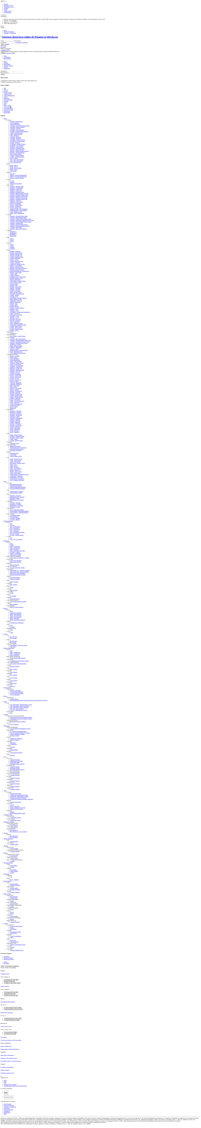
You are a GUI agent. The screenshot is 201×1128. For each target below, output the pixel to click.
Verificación (7, 68)
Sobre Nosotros (7, 1104)
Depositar (9, 53)
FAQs (5, 30)
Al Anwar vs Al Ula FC (5, 986)
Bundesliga (6, 98)
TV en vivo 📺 (7, 107)
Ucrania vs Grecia (4, 1026)
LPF (5, 88)
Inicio (5, 61)
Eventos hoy (7, 111)
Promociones (7, 64)
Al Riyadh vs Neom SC (5, 973)
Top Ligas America (8, 109)
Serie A (5, 97)
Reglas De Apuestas (9, 31)
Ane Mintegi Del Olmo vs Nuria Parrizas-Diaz (15, 1086)
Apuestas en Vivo (8, 5)
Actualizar (3, 53)
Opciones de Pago (8, 65)
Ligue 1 (6, 102)
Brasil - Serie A (7, 105)
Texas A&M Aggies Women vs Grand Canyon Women (11, 1061)
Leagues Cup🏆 (8, 94)
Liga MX (6, 101)
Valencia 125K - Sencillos (10, 1084)
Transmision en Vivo (9, 7)
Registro (7, 44)
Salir (13, 53)
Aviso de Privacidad (9, 1105)
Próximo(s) (6, 963)
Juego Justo (7, 1108)
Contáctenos (7, 1111)
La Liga (6, 91)
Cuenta (2, 51)
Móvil (5, 1114)
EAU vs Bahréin (4, 1037)
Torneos (6, 67)
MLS (5, 104)
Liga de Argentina (8, 99)
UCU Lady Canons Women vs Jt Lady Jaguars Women (11, 1040)
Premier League (8, 92)
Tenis (5, 1081)
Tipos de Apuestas (8, 958)
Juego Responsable (8, 1109)
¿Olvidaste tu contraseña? (21, 42)
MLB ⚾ (6, 89)
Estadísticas (7, 956)
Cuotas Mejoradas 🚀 (9, 95)
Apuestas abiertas (5, 50)
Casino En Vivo (8, 11)
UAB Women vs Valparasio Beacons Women (9, 1058)
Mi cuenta (3, 47)
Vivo (6, 962)
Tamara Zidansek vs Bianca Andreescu (8, 1001)
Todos (2, 966)
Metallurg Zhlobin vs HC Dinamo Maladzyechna (10, 1049)
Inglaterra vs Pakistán (5, 1070)
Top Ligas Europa (8, 108)
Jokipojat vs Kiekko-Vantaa (6, 1046)
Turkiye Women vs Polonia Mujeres (7, 1055)
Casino (5, 9)
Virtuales (6, 8)
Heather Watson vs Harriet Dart (7, 1012)
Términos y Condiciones (10, 33)
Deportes (6, 4)
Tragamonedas (7, 12)
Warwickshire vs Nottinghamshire (7, 1067)
